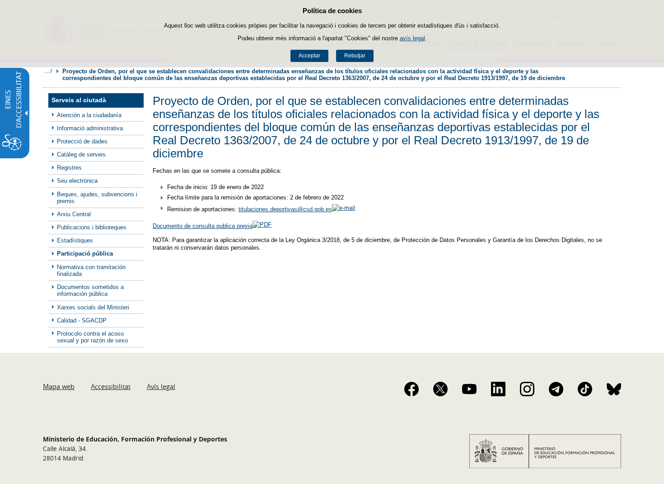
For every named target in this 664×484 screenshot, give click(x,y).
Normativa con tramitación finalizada (91, 270)
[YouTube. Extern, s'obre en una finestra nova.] (469, 389)
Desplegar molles (48, 71)
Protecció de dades (82, 141)
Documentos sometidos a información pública (90, 290)
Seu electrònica (77, 180)
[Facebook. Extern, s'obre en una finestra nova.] (411, 389)
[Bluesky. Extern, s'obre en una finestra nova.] (614, 389)
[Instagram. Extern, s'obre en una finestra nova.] (527, 389)
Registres (69, 167)
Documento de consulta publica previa (203, 226)
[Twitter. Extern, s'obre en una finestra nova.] (440, 389)
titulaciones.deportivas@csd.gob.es (285, 209)
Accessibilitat (111, 386)
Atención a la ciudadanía (89, 115)
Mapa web (59, 386)
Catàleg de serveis (81, 154)
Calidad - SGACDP (82, 320)
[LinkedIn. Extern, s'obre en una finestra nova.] (498, 389)
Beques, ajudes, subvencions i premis (97, 197)
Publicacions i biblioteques (91, 227)
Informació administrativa (90, 128)
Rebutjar (354, 55)
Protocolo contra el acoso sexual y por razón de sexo (92, 337)
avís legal (412, 38)
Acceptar (309, 55)
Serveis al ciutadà (78, 100)
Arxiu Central (74, 214)
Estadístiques (75, 240)
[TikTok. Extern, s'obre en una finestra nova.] (585, 389)
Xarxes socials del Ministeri (93, 307)
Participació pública (85, 253)
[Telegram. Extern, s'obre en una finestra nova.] (556, 389)
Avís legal (161, 386)
